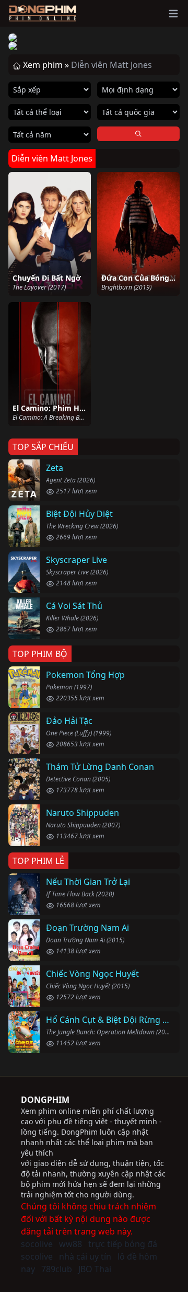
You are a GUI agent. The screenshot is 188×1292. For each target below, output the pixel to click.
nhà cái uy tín (85, 1256)
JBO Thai (94, 1269)
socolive (37, 1244)
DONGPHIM (45, 1099)
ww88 (70, 1244)
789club (56, 1269)
